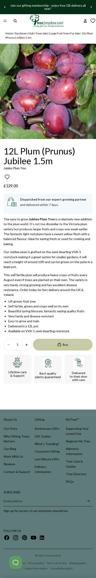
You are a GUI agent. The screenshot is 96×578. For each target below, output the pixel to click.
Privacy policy (36, 563)
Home (9, 33)
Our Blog (10, 449)
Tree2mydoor (52, 555)
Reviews (9, 464)
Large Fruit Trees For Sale (65, 33)
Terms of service (57, 563)
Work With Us (13, 456)
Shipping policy (77, 563)
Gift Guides (43, 436)
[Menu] (5, 21)
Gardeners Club (24, 33)
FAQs (70, 481)
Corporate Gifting (47, 451)
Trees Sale (41, 33)
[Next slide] (91, 7)
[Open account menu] (85, 21)
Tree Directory (76, 474)
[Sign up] (88, 501)
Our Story (10, 428)
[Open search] (15, 21)
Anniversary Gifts (47, 428)
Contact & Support (17, 472)
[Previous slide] (5, 7)
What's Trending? (47, 444)
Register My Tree (78, 441)
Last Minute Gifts (47, 459)
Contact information (35, 568)
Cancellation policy (61, 568)
